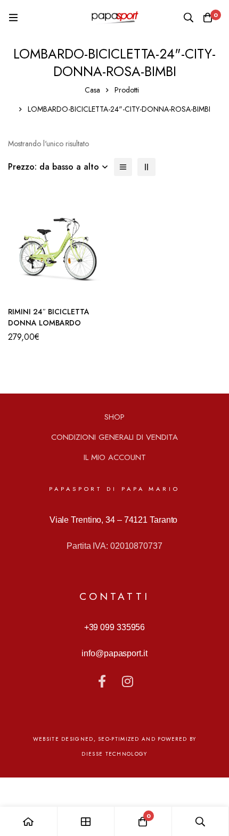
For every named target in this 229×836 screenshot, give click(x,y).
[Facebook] (101, 681)
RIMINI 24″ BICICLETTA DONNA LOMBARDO (48, 317)
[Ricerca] (188, 17)
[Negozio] (86, 821)
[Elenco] (123, 167)
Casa (92, 90)
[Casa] (29, 821)
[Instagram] (127, 681)
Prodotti (126, 90)
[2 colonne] (146, 167)
